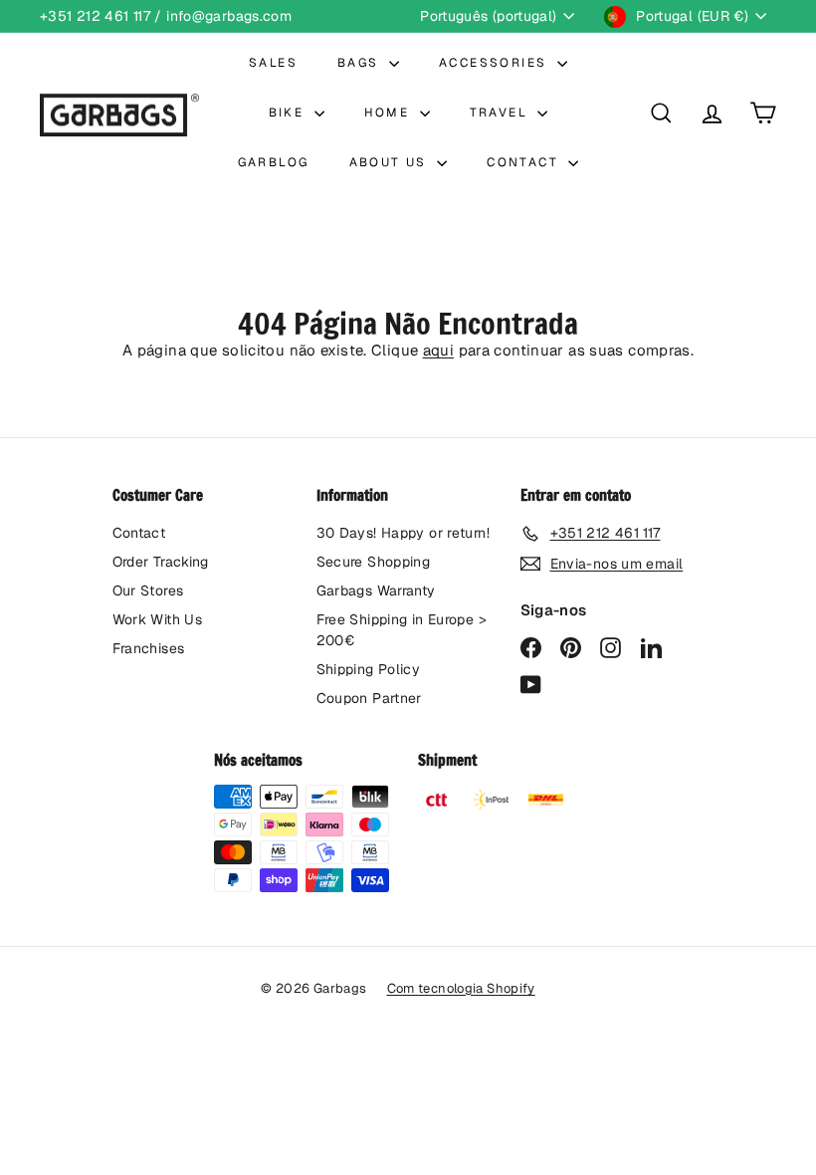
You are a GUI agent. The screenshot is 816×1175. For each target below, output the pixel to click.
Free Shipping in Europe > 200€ (401, 629)
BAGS (360, 63)
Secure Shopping (373, 562)
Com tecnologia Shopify (461, 988)
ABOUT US (391, 162)
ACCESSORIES (495, 63)
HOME (389, 112)
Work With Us (157, 619)
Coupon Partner (369, 698)
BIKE (289, 112)
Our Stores (148, 590)
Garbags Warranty (376, 590)
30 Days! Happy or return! (403, 533)
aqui (439, 350)
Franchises (148, 648)
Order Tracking (160, 562)
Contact (139, 533)
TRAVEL (501, 112)
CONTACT (525, 162)
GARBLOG (273, 162)
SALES (273, 63)
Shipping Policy (368, 669)
